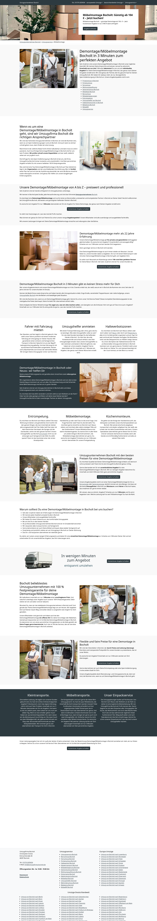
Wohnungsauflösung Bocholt (71, 872)
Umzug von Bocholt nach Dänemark (113, 879)
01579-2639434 (28, 862)
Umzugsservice (47, 42)
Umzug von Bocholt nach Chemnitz (73, 903)
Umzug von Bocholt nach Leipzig (32, 903)
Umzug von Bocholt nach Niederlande (114, 872)
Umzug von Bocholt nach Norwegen (113, 857)
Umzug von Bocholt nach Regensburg (114, 897)
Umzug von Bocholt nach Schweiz (112, 885)
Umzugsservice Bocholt (69, 854)
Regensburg (132, 333)
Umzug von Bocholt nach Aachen (72, 899)
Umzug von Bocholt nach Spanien (112, 883)
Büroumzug (86, 94)
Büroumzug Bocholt (68, 857)
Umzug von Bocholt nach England (112, 865)
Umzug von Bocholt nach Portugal (113, 881)
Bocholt (88, 105)
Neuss (114, 333)
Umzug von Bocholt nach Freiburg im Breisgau (77, 910)
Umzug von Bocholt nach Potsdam (33, 912)
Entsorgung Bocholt (68, 874)
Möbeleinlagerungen (89, 96)
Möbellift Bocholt (67, 887)
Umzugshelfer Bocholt (27, 295)
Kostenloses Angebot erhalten (78, 209)
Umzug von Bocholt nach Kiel (71, 901)
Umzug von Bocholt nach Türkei (112, 863)
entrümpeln (43, 434)
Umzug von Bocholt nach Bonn (31, 899)
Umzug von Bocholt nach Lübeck (72, 916)
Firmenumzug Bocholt (68, 861)
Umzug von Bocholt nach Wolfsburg (113, 916)
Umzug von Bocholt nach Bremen (32, 906)
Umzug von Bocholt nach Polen (112, 859)
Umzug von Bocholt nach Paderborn (113, 899)
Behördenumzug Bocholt (69, 883)
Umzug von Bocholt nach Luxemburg (114, 854)
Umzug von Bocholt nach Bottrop (112, 919)
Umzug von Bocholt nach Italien (112, 870)
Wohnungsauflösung (89, 87)
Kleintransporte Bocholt (69, 876)
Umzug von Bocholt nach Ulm (111, 912)
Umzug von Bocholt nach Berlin (32, 897)
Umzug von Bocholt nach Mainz (72, 914)
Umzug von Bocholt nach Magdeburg (74, 908)
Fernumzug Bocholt (68, 859)
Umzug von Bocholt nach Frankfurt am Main (36, 919)
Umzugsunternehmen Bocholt (29, 2)
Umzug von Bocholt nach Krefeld (72, 912)
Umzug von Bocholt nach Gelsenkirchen (75, 897)
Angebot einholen (90, 29)
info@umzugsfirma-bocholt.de (35, 865)
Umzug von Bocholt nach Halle (71, 906)
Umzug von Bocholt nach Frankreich (113, 874)
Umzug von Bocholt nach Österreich (113, 876)
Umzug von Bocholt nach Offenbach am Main (116, 903)
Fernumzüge (84, 484)
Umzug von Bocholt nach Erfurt (72, 919)
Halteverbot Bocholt (68, 863)
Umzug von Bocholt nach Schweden (113, 861)
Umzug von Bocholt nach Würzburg (113, 908)
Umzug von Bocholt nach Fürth (111, 906)
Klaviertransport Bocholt (69, 865)
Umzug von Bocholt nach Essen (32, 901)
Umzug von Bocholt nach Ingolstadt (113, 901)
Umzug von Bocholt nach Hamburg (33, 916)
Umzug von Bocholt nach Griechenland (114, 868)
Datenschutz (24, 877)
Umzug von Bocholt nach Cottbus (32, 908)
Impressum (24, 875)
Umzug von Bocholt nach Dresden (33, 910)
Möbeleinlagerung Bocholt (70, 868)
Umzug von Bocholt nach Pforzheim (113, 914)
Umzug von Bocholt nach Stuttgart (33, 914)
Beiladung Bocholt (67, 885)
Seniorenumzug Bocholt (69, 870)
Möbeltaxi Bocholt (67, 879)
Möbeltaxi (88, 92)
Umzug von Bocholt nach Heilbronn (113, 910)
